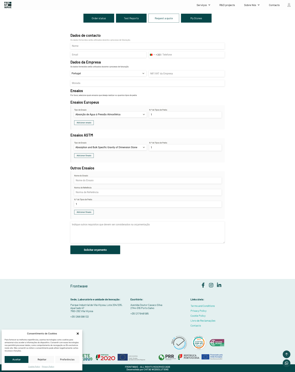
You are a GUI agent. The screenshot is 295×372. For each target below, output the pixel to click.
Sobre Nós (250, 5)
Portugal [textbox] (76, 73)
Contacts (274, 5)
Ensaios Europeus (84, 102)
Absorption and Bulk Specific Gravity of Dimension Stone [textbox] (106, 147)
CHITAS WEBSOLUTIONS (156, 369)
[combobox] (155, 55)
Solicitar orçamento (95, 249)
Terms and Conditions (203, 305)
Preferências (67, 359)
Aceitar (16, 359)
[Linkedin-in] (219, 285)
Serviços (202, 5)
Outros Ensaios (82, 168)
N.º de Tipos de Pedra (158, 110)
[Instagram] (211, 285)
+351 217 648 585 (139, 313)
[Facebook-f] (203, 285)
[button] (77, 333)
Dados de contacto (85, 35)
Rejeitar (42, 359)
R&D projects (227, 5)
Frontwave (79, 286)
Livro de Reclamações (203, 320)
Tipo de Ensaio (80, 110)
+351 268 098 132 (79, 316)
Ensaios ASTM (81, 135)
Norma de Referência (83, 188)
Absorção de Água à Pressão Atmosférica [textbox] (97, 114)
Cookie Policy (34, 366)
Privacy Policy (48, 366)
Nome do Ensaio (81, 176)
